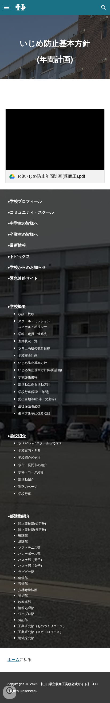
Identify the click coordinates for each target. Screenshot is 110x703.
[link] (55, 146)
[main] (55, 47)
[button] (6, 7)
